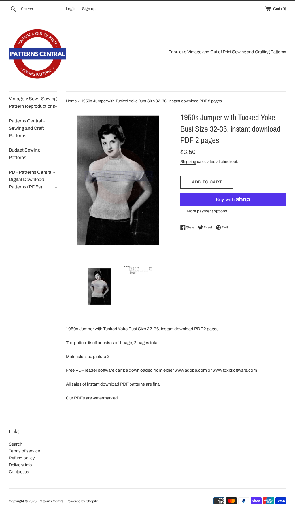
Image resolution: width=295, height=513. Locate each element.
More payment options (207, 211)
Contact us (19, 471)
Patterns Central (51, 501)
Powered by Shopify (82, 501)
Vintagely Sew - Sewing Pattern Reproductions (33, 102)
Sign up (89, 9)
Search (15, 444)
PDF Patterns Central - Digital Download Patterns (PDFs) (33, 179)
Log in (71, 9)
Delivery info (20, 465)
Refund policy (22, 458)
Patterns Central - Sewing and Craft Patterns (33, 128)
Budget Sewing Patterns (33, 154)
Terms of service (24, 451)
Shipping (188, 161)
